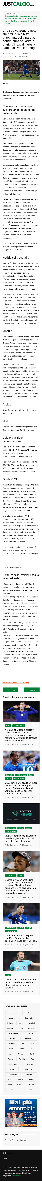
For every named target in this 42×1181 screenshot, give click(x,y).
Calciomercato (21, 775)
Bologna (10, 1023)
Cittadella (10, 1028)
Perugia (22, 1059)
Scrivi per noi (8, 1153)
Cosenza (31, 1028)
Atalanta (12, 1018)
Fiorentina (28, 1038)
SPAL (10, 1079)
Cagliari (32, 1023)
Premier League (25, 56)
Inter (32, 1044)
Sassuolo (29, 1074)
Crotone (30, 1033)
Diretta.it (23, 1140)
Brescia (21, 1023)
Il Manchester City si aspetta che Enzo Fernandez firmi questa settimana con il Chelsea (21, 938)
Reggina (30, 1064)
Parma (10, 1059)
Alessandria (14, 1013)
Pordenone (13, 1064)
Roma (12, 1069)
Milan (10, 1054)
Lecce (32, 1049)
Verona (12, 1090)
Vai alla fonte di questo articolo (16, 682)
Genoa (22, 1044)
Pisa (32, 1059)
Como (21, 1028)
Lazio (22, 1049)
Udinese (20, 1085)
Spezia (20, 1079)
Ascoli (30, 1013)
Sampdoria (13, 1074)
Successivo (30, 690)
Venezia (31, 1085)
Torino (10, 1085)
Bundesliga (9, 56)
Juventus (11, 1049)
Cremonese (13, 1033)
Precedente (11, 690)
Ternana (31, 1079)
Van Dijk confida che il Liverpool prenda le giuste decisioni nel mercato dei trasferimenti (20, 838)
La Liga (8, 778)
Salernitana (28, 1069)
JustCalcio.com (10, 53)
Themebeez (16, 1176)
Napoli (31, 1054)
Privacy (6, 1158)
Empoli (12, 1038)
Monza (20, 1054)
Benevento (29, 1018)
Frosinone (11, 1044)
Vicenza (29, 1090)
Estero (16, 56)
